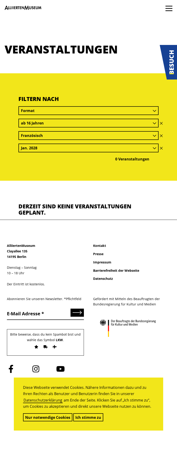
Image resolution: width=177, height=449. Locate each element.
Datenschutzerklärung (43, 400)
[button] (168, 62)
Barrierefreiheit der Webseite (116, 270)
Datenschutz (103, 278)
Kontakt (99, 245)
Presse (98, 254)
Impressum (102, 262)
